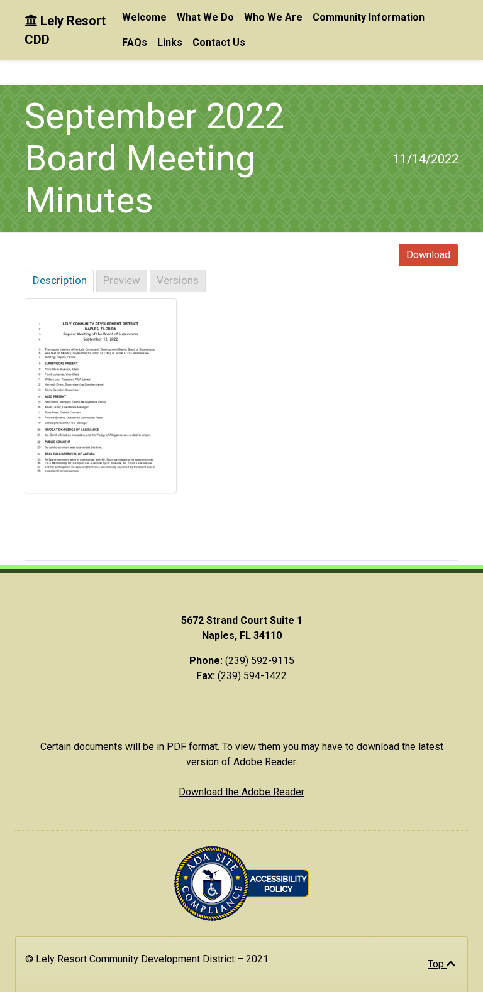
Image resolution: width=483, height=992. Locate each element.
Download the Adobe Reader (241, 792)
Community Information (369, 17)
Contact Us (218, 42)
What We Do (205, 17)
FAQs (134, 42)
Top (437, 964)
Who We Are (273, 17)
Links (169, 42)
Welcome (144, 17)
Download (428, 255)
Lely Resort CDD (65, 30)
